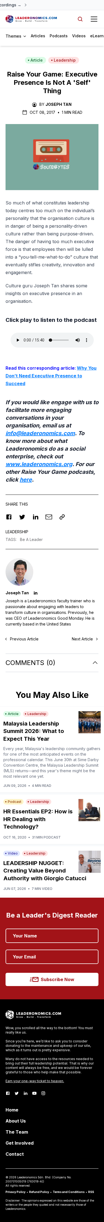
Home (12, 1110)
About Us (16, 1121)
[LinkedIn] (25, 1093)
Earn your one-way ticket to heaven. (35, 1081)
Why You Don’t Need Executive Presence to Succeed (51, 375)
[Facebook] (8, 1093)
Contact (15, 1154)
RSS (91, 1192)
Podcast (14, 802)
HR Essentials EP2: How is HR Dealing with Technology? (38, 819)
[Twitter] (16, 1093)
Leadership (65, 60)
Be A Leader (31, 539)
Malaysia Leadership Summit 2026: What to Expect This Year (33, 731)
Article (37, 60)
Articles (38, 35)
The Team (17, 1132)
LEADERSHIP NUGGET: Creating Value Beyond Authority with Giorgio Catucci (44, 871)
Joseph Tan (58, 104)
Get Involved (20, 1143)
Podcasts (59, 35)
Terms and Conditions (69, 1192)
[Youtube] (34, 1093)
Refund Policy (39, 1192)
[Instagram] (43, 1093)
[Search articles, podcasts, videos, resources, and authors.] (80, 19)
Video (13, 853)
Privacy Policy (16, 1192)
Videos (79, 35)
